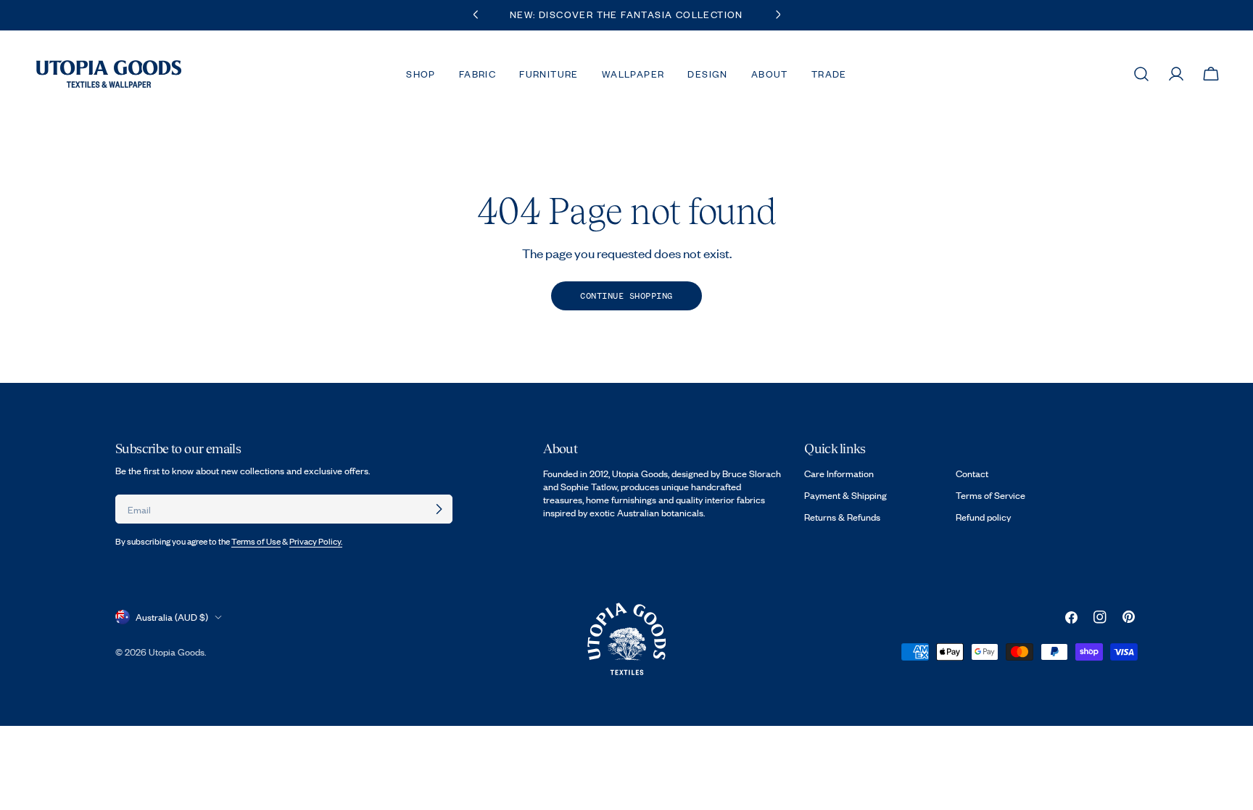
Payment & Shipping (845, 495)
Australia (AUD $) (172, 617)
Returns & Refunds (842, 517)
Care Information (839, 473)
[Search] (1141, 73)
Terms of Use (256, 541)
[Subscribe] (438, 509)
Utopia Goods (176, 651)
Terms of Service (990, 495)
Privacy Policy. (315, 541)
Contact (972, 473)
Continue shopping (626, 296)
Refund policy (983, 517)
